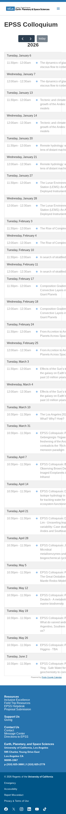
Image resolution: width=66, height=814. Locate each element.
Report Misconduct (13, 795)
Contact (9, 730)
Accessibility (10, 789)
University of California (40, 776)
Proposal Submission (17, 709)
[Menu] (58, 8)
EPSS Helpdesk (14, 706)
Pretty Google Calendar (52, 677)
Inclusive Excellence (17, 699)
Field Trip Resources (17, 703)
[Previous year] (22, 38)
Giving (8, 719)
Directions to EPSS (16, 736)
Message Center (14, 733)
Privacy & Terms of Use (16, 801)
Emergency (10, 783)
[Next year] (30, 38)
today (42, 38)
